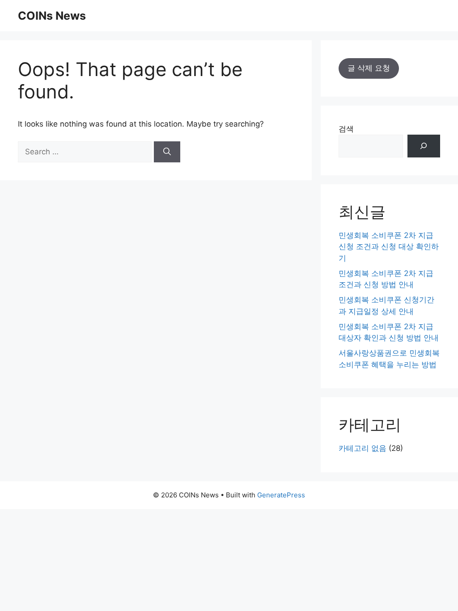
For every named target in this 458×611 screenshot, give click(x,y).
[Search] (167, 152)
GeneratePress (281, 495)
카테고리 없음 (362, 448)
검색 (346, 128)
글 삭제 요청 (369, 68)
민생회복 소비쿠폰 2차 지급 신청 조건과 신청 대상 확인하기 (389, 247)
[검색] (423, 146)
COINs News (52, 15)
